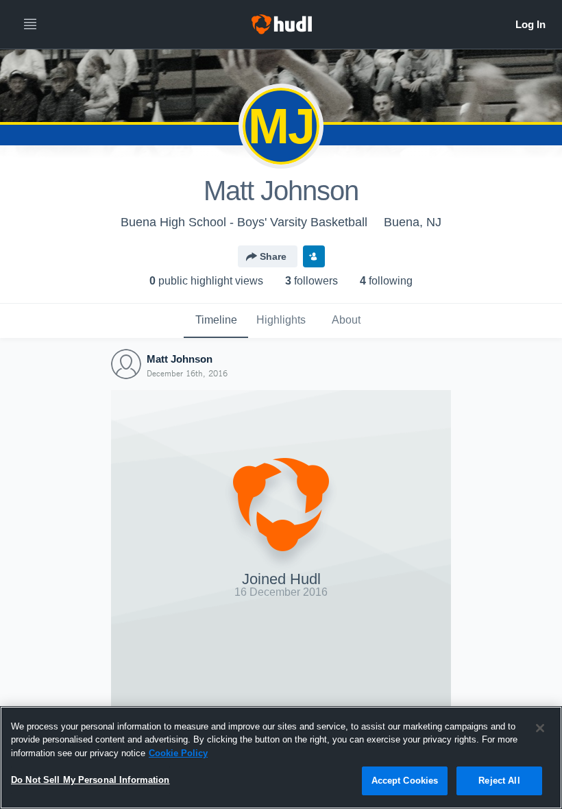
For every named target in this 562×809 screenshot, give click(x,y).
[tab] (216, 321)
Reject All (499, 780)
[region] (281, 757)
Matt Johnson (179, 359)
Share (273, 256)
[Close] (540, 728)
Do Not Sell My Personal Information (90, 780)
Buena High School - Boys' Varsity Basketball (244, 222)
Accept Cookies (405, 780)
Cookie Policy (178, 753)
